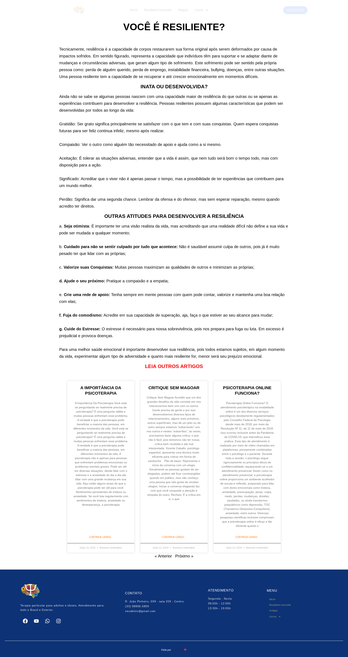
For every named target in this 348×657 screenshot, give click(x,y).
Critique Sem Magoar (173, 387)
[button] (297, 616)
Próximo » (184, 556)
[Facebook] (25, 621)
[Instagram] (59, 621)
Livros (199, 10)
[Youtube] (36, 621)
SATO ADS (177, 650)
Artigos (183, 10)
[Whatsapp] (47, 621)
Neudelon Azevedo (158, 10)
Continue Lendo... (101, 537)
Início (134, 10)
